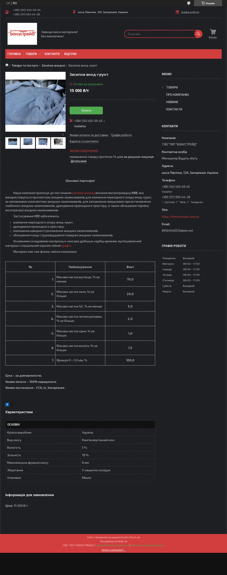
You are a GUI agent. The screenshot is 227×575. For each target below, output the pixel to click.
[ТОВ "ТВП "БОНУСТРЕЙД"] (22, 34)
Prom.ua (135, 537)
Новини (172, 102)
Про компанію (177, 94)
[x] (12, 405)
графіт (66, 245)
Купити (86, 110)
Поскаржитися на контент (112, 545)
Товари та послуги (25, 65)
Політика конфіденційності (148, 545)
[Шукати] (198, 34)
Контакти (52, 54)
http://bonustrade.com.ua (180, 216)
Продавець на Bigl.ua (113, 541)
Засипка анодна (53, 65)
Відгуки (70, 54)
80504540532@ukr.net (177, 230)
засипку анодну (83, 193)
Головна (14, 54)
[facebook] (7, 405)
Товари (31, 54)
